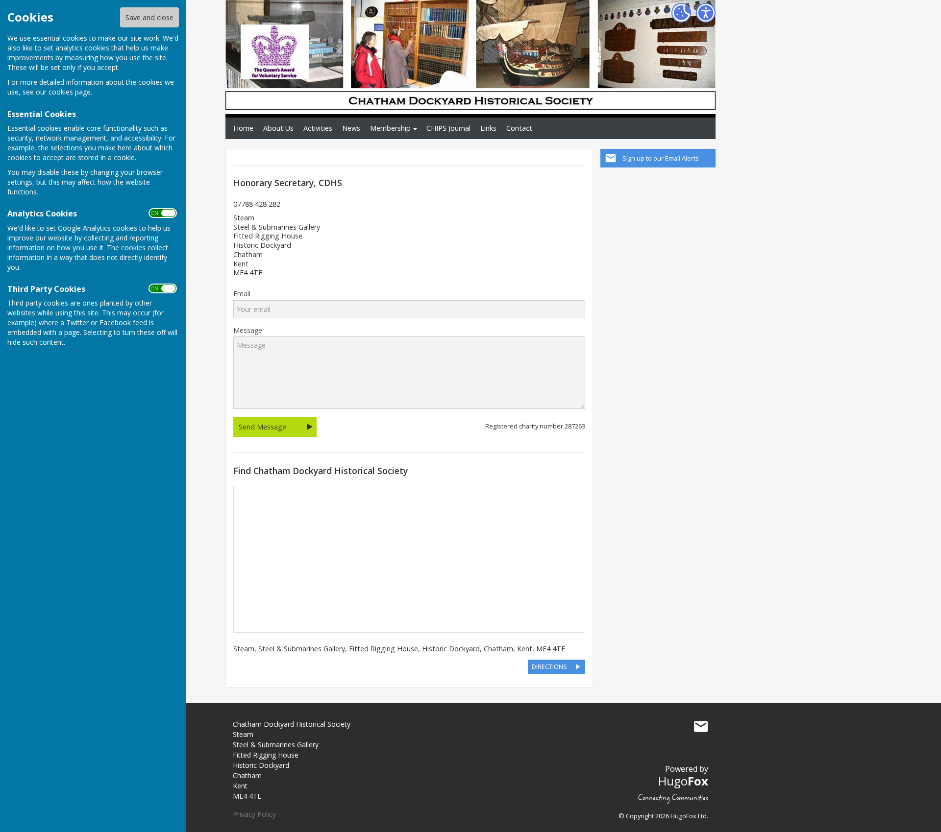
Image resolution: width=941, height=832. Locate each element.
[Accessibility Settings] (706, 13)
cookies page (70, 91)
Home (243, 128)
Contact (519, 128)
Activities (317, 128)
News (351, 128)
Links (488, 128)
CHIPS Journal (448, 128)
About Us (278, 128)
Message (247, 330)
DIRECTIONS (549, 666)
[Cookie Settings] (681, 13)
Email (241, 293)
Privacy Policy (254, 814)
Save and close (149, 17)
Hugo (683, 781)
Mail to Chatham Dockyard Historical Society (700, 726)
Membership (390, 128)
